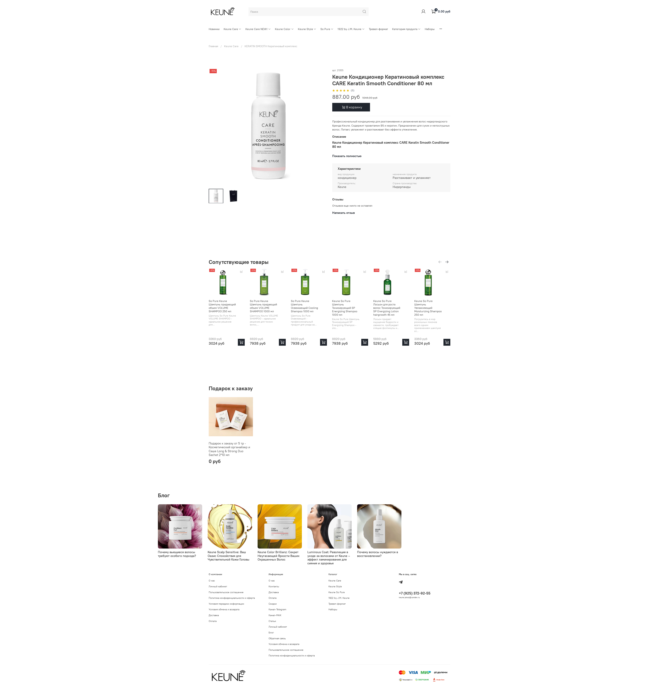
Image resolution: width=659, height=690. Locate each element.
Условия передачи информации (226, 603)
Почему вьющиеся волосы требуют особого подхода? (177, 554)
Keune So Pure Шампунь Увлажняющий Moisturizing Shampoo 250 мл (428, 307)
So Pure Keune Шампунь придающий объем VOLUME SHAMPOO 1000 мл (263, 306)
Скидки (273, 603)
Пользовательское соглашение (226, 592)
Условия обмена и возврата (224, 609)
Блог (271, 632)
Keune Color (282, 29)
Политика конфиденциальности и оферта (232, 597)
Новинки (214, 29)
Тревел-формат (378, 29)
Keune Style (305, 29)
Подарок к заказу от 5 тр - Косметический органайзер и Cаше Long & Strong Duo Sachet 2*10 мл (229, 449)
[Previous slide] (214, 127)
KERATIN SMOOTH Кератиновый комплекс (271, 46)
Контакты (274, 586)
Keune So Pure (336, 592)
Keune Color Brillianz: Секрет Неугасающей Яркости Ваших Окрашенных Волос (278, 555)
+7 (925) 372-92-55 (414, 593)
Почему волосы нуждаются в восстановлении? (377, 554)
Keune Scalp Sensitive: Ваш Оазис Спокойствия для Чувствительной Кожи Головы (228, 555)
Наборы (430, 29)
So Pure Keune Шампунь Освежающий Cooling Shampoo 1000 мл (304, 306)
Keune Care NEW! (256, 29)
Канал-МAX (275, 615)
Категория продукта (404, 29)
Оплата (213, 621)
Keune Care (231, 29)
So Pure (325, 29)
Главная (213, 46)
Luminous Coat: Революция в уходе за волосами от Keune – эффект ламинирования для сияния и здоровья (328, 557)
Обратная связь (277, 638)
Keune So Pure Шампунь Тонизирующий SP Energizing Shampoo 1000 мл (344, 307)
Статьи (272, 621)
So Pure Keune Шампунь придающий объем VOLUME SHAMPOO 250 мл (222, 306)
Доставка (214, 615)
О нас (212, 580)
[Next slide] (321, 127)
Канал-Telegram (277, 609)
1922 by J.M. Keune (349, 29)
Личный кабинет (218, 586)
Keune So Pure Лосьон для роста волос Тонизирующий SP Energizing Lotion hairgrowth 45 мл (386, 307)
